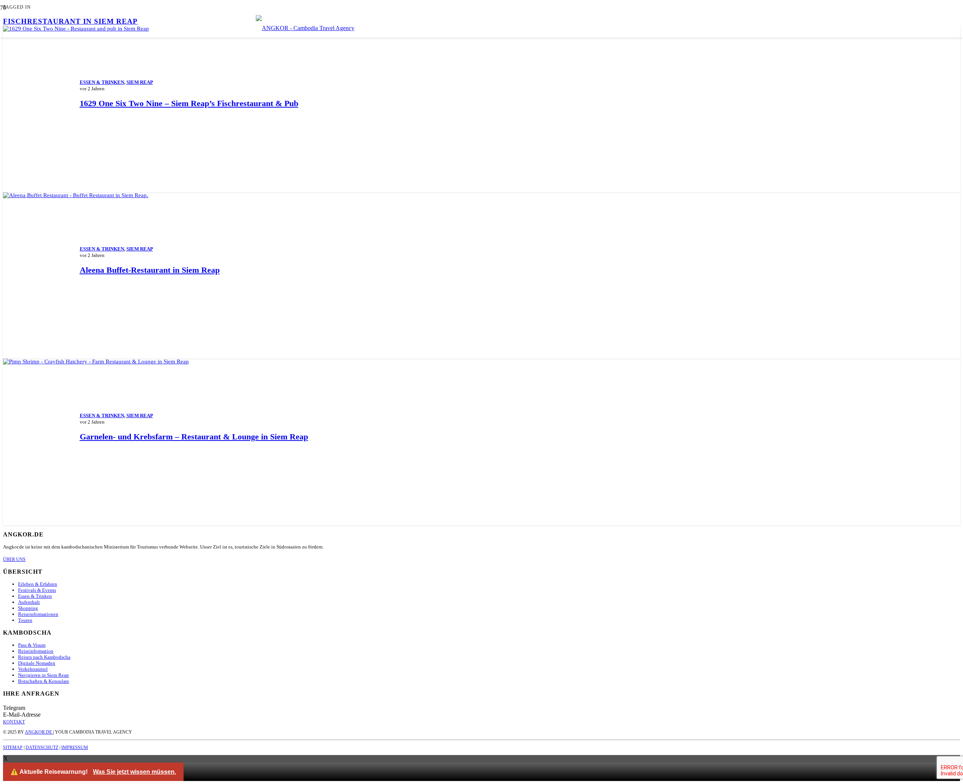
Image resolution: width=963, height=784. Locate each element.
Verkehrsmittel (33, 669)
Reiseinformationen (38, 614)
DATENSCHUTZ (42, 747)
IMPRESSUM (74, 747)
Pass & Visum (32, 645)
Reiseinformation (35, 651)
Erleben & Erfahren (37, 584)
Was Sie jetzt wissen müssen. (134, 772)
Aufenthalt (29, 602)
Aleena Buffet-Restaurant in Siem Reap (150, 270)
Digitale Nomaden (36, 663)
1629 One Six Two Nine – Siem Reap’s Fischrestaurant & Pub (189, 103)
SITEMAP (13, 747)
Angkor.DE (39, 732)
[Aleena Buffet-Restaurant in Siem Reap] (75, 195)
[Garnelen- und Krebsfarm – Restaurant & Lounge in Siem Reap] (96, 362)
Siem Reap (139, 82)
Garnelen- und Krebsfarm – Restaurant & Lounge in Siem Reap (194, 436)
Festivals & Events (37, 590)
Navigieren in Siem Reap (43, 675)
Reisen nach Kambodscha (44, 657)
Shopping (28, 608)
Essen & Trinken (102, 82)
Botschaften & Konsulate (43, 681)
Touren (25, 620)
